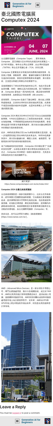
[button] (37, 5)
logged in (16, 413)
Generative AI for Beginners (22, 5)
